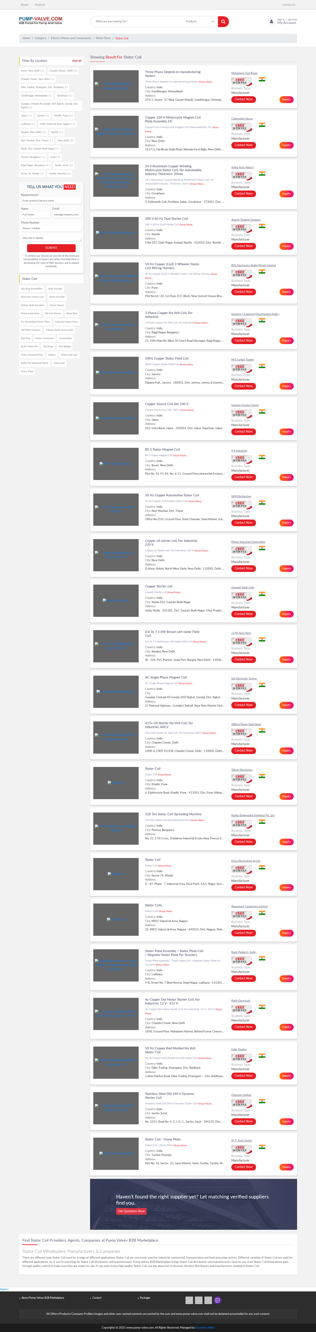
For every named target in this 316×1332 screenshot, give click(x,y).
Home (26, 38)
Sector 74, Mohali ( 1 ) (32, 173)
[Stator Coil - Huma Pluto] (116, 1154)
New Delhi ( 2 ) (66, 140)
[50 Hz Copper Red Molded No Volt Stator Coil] (116, 1063)
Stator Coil (59, 363)
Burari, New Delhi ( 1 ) (32, 71)
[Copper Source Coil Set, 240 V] (116, 418)
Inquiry (286, 99)
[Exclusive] (262, 82)
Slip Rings (48, 346)
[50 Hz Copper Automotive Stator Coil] (116, 510)
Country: (150, 87)
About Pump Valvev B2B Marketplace (42, 1298)
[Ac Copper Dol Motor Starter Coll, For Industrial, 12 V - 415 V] (116, 1014)
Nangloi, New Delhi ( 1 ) (33, 132)
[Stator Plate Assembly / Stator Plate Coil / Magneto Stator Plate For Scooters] (116, 965)
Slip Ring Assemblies (32, 289)
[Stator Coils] (116, 920)
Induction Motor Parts (66, 322)
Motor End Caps (69, 355)
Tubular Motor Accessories (60, 330)
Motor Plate (27, 371)
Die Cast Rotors (53, 313)
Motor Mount (57, 305)
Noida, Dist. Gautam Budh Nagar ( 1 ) (40, 149)
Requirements (29, 195)
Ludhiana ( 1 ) (28, 124)
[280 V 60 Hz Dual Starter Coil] (116, 233)
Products (40, 4)
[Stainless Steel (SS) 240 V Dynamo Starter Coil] (116, 1108)
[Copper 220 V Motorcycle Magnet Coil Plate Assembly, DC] (116, 132)
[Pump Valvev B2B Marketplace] (40, 21)
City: (148, 91)
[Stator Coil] (116, 783)
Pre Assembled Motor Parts (35, 322)
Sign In (281, 19)
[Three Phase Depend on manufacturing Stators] (116, 86)
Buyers (25, 4)
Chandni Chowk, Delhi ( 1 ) (63, 71)
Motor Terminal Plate (32, 355)
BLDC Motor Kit (29, 346)
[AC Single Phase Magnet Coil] (116, 692)
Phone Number (30, 222)
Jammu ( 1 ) (43, 115)
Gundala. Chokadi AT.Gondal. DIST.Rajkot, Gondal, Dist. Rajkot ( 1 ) (49, 106)
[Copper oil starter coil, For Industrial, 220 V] (116, 555)
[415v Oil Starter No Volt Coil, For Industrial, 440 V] (116, 737)
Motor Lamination (30, 313)
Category (40, 38)
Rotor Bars (71, 313)
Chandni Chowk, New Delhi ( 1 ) (37, 79)
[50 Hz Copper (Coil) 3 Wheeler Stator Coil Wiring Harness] (116, 278)
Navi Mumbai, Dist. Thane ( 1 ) (36, 140)
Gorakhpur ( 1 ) (64, 95)
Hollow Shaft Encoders (32, 305)
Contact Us (289, 4)
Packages (145, 1298)
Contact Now (244, 99)
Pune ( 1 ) (55, 157)
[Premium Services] (189, 1300)
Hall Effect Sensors (30, 330)
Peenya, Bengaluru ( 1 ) (33, 157)
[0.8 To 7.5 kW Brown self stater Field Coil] (116, 646)
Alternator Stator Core (32, 297)
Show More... (206, 82)
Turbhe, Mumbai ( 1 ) (60, 173)
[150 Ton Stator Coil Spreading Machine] (116, 828)
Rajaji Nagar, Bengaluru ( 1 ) (35, 165)
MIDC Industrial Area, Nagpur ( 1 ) (57, 124)
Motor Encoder (57, 297)
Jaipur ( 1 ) (26, 115)
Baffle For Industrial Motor (34, 363)
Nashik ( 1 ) (57, 132)
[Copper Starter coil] (116, 601)
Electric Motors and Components (71, 38)
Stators (52, 355)
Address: (150, 95)
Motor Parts (103, 38)
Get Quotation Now (131, 1211)
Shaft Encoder (55, 289)
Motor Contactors (44, 338)
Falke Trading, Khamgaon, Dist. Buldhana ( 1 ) (44, 87)
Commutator (65, 338)
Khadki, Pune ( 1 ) (63, 115)
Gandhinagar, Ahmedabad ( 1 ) (36, 95)
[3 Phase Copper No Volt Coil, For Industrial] (116, 327)
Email (55, 208)
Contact (96, 1298)
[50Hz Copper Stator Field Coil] (116, 373)
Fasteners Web (205, 1327)
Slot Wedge (65, 346)
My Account (287, 22)
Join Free (292, 19)
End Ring (25, 338)
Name (24, 208)
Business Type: (241, 88)
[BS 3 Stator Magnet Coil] (116, 464)
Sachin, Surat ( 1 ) (64, 165)
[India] (276, 79)
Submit (51, 248)
